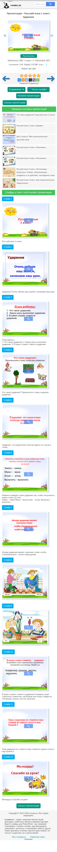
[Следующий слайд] (51, 35)
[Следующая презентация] (51, 78)
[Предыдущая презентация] (7, 78)
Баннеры (29, 839)
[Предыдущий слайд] (4, 35)
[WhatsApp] (37, 80)
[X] (30, 80)
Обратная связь (37, 837)
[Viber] (34, 80)
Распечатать (28, 56)
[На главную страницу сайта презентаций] (13, 5)
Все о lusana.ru (19, 837)
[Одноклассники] (23, 80)
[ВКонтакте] (19, 80)
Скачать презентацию (14, 103)
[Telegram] (26, 80)
